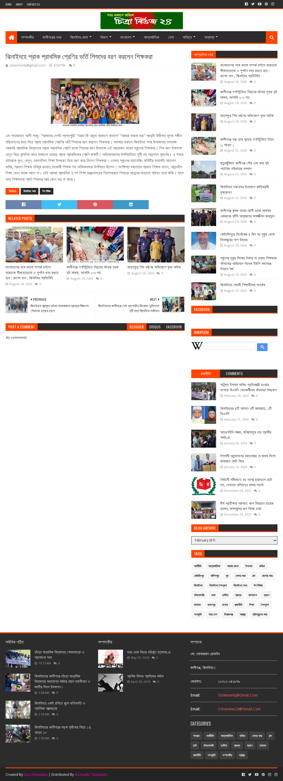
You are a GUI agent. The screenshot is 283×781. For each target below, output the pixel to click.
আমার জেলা (233, 566)
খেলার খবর (240, 576)
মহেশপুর (211, 605)
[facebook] (246, 4)
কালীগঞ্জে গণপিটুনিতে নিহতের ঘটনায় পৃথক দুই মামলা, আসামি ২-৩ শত (93, 270)
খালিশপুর (215, 576)
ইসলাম (248, 566)
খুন (227, 576)
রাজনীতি (238, 605)
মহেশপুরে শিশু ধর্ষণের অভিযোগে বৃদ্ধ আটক (154, 267)
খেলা (171, 37)
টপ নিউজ (47, 191)
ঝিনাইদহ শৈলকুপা (218, 585)
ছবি (194, 745)
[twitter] (253, 4)
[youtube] (260, 4)
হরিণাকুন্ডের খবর (260, 614)
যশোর (225, 605)
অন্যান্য (209, 37)
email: (195, 695)
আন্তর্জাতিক (151, 37)
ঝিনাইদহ (198, 585)
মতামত (197, 605)
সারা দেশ (213, 614)
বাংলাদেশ (125, 37)
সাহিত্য (187, 37)
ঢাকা (213, 595)
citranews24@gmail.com (239, 709)
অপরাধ (196, 736)
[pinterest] (266, 4)
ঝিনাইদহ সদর (29, 191)
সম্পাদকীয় (27, 37)
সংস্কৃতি (198, 614)
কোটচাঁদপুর (199, 576)
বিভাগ (104, 37)
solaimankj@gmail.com (238, 695)
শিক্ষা (251, 605)
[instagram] (272, 4)
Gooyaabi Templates (91, 774)
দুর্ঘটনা (225, 595)
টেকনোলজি (199, 595)
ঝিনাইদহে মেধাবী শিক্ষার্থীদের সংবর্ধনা (242, 285)
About (19, 4)
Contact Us (33, 4)
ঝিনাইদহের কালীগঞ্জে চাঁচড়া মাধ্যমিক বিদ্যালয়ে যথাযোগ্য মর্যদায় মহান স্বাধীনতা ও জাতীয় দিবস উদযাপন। (62, 681)
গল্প (253, 576)
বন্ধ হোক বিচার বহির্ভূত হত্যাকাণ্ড (149, 652)
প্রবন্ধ (238, 595)
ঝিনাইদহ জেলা (79, 37)
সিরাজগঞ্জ (228, 614)
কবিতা (262, 566)
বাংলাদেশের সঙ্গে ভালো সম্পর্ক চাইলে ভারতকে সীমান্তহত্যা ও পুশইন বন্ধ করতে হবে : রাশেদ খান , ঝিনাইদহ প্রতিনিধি (32, 272)
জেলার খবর (267, 576)
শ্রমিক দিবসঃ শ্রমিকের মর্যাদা (145, 676)
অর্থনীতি (197, 566)
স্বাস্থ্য (243, 614)
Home (9, 4)
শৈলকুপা (265, 605)
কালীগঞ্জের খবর (52, 37)
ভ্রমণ (266, 595)
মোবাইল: (195, 681)
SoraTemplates (36, 774)
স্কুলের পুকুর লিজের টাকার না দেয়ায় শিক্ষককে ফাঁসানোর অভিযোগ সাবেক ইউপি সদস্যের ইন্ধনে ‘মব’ (248, 263)
